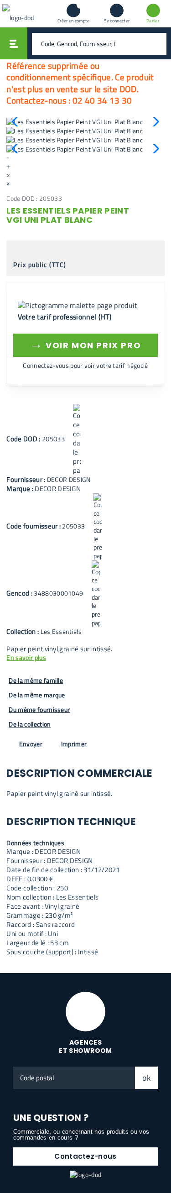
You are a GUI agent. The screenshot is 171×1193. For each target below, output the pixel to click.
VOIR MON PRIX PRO (85, 343)
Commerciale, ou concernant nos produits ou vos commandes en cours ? (81, 1135)
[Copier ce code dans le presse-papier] (77, 439)
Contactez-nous (85, 1156)
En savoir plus (26, 658)
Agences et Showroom (85, 1047)
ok (146, 1078)
